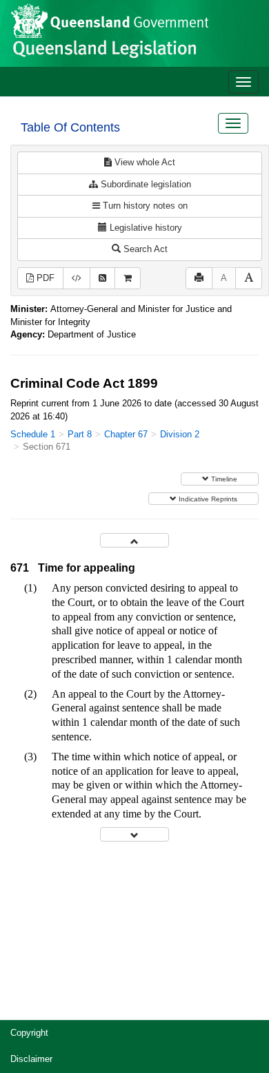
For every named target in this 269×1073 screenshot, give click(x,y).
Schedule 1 (32, 434)
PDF (44, 278)
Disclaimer (31, 1059)
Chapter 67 (126, 434)
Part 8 (80, 434)
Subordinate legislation (144, 184)
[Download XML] (76, 278)
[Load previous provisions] (134, 540)
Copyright (29, 1033)
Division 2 (179, 434)
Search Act (144, 249)
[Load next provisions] (134, 834)
